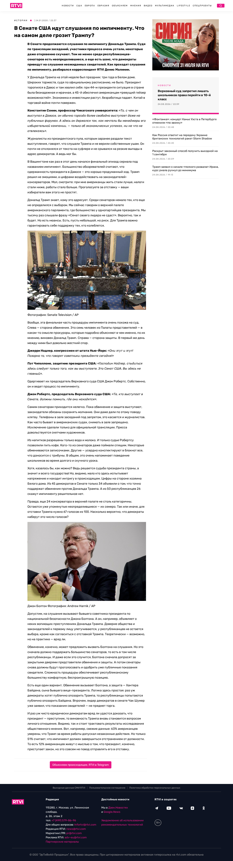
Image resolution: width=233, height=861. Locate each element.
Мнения (135, 5)
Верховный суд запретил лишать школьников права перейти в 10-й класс (184, 95)
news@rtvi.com (76, 828)
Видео (148, 5)
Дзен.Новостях (118, 807)
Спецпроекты (202, 5)
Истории (21, 20)
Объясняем (120, 5)
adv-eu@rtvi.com (76, 837)
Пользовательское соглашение (107, 787)
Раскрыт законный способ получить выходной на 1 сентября (185, 152)
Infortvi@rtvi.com (85, 824)
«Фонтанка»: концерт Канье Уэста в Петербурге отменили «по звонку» (184, 121)
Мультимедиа (164, 5)
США (79, 5)
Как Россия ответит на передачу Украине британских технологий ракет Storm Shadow (182, 136)
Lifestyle (183, 5)
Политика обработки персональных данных (154, 787)
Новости (68, 5)
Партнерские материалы (62, 841)
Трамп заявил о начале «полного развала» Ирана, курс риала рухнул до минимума (185, 168)
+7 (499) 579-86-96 (64, 820)
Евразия (103, 5)
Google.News (112, 811)
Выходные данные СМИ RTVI (69, 787)
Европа (90, 5)
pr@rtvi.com (74, 833)
